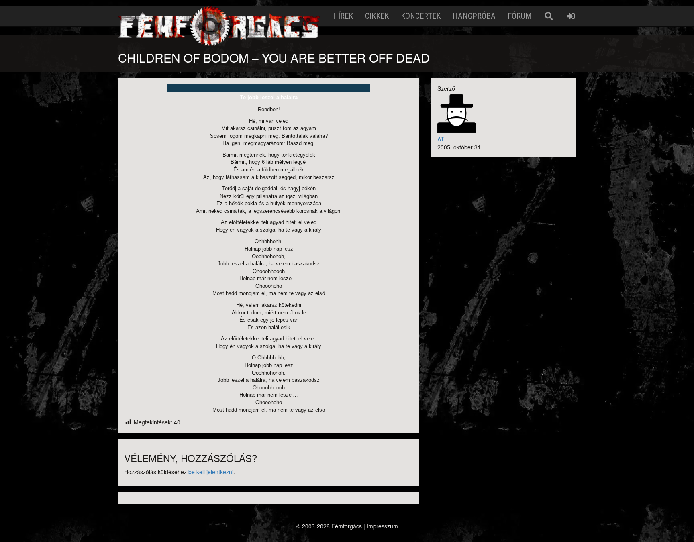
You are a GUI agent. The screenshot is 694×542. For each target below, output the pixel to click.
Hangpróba (474, 16)
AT (440, 139)
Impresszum (382, 526)
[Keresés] (549, 16)
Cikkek (377, 16)
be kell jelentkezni (210, 472)
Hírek (343, 16)
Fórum (520, 16)
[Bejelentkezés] (571, 16)
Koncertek (421, 16)
